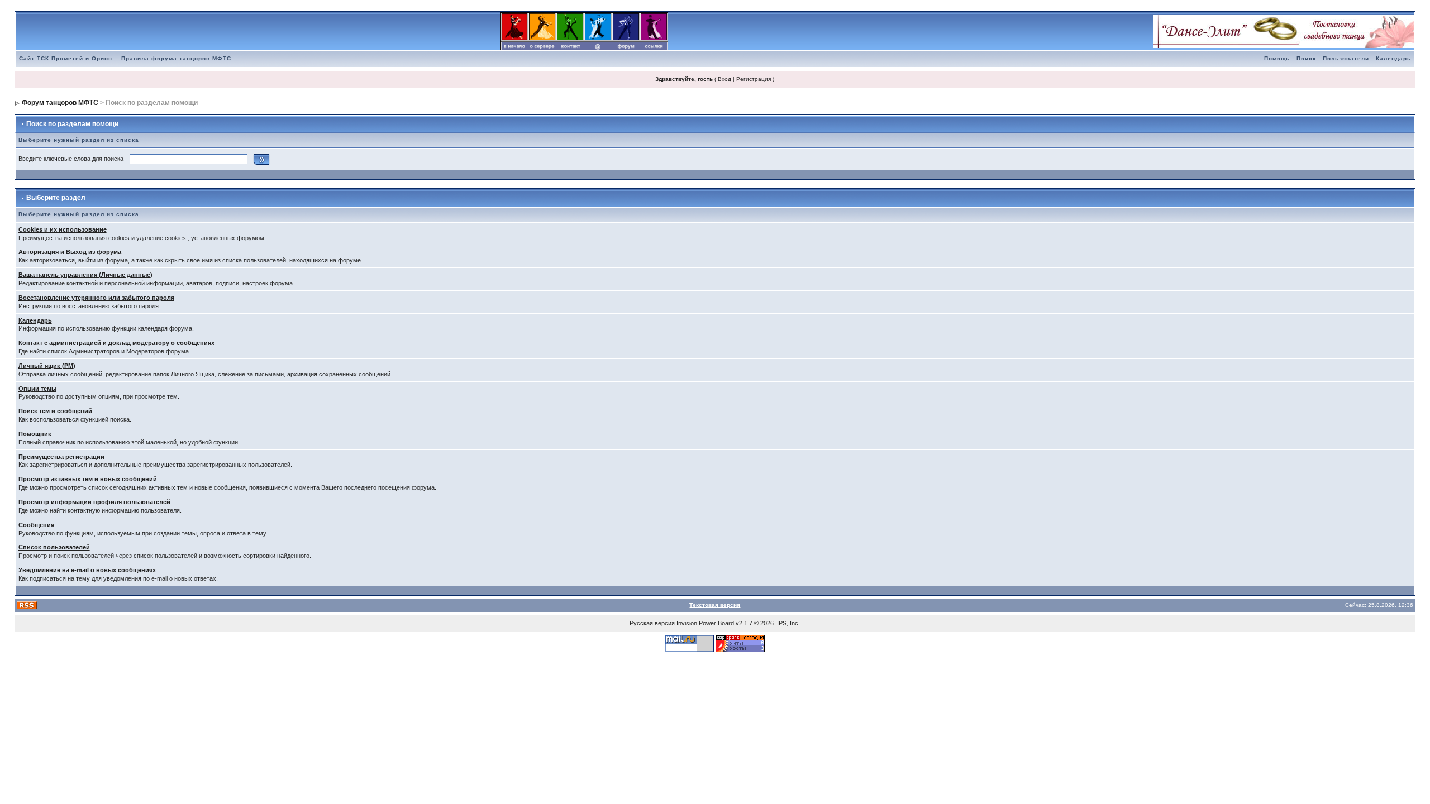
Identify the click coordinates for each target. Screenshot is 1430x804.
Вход (724, 79)
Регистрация (753, 79)
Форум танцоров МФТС (60, 103)
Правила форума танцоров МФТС (176, 58)
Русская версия (652, 623)
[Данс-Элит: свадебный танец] (1283, 30)
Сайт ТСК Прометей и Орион (65, 58)
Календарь (1393, 58)
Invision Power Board (705, 623)
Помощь (1277, 58)
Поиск (1306, 58)
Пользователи (1346, 58)
